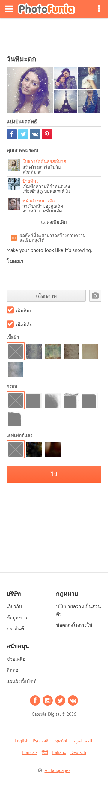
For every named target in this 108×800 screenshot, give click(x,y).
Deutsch (78, 752)
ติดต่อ (12, 670)
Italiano (59, 752)
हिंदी (45, 752)
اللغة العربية (82, 741)
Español (59, 741)
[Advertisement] (54, 35)
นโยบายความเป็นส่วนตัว (78, 610)
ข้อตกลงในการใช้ (74, 625)
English (21, 741)
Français (30, 752)
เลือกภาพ (46, 295)
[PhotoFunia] (46, 9)
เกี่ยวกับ (14, 606)
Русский (40, 741)
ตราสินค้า (17, 628)
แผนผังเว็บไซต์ (22, 681)
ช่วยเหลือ (16, 659)
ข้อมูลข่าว (17, 617)
